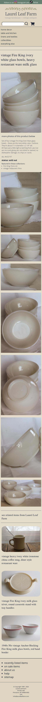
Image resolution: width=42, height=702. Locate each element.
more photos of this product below (18, 136)
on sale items (12, 666)
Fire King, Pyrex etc (10, 166)
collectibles (6, 40)
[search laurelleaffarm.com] (27, 24)
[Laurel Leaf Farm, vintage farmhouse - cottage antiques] (21, 13)
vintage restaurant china (12, 168)
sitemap (9, 677)
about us (9, 670)
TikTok (35, 2)
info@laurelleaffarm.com (21, 696)
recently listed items (16, 663)
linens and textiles (9, 36)
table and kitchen (8, 33)
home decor (6, 29)
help (6, 673)
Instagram (22, 2)
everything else (8, 43)
